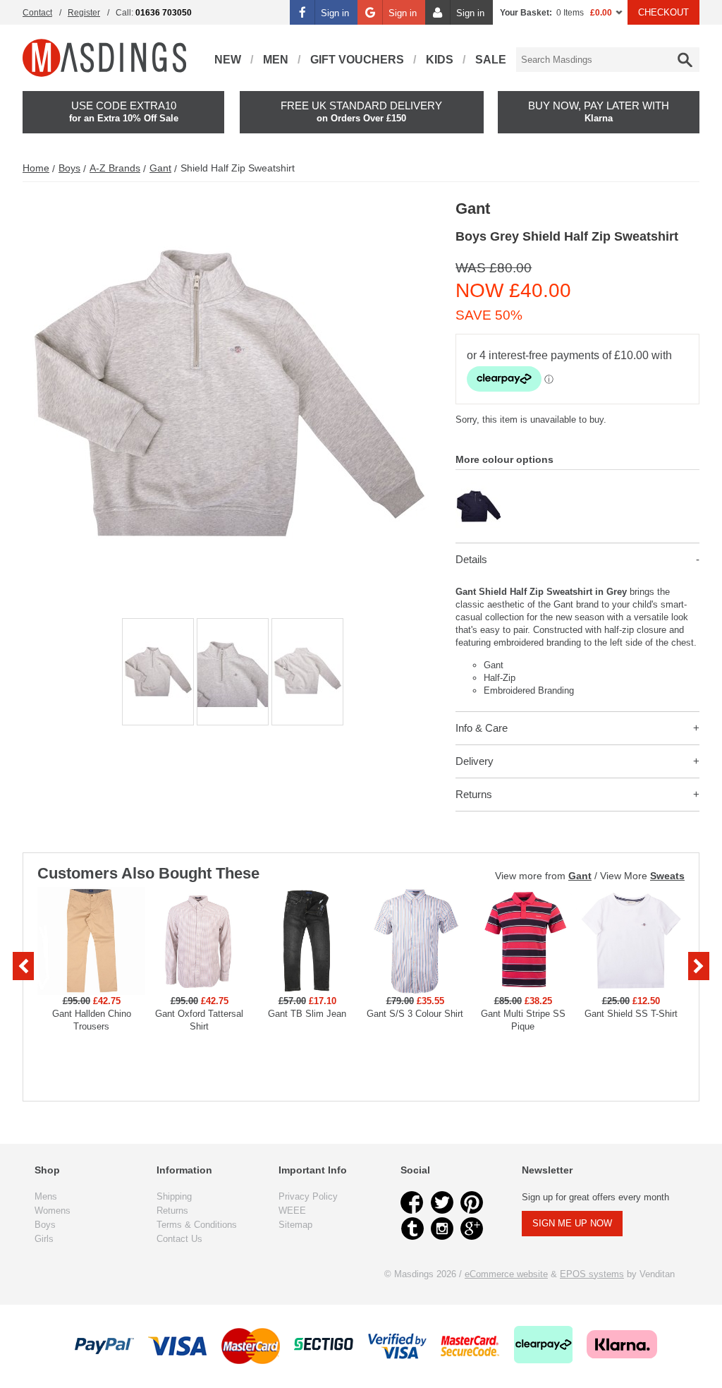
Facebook (412, 1202)
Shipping (174, 1196)
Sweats (667, 875)
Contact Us (179, 1238)
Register (84, 13)
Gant (160, 168)
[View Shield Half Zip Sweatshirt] (478, 488)
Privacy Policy (308, 1196)
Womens (53, 1210)
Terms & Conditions (197, 1224)
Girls (44, 1238)
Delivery (474, 761)
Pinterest (472, 1202)
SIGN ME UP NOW (572, 1223)
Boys (69, 168)
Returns (473, 794)
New (227, 60)
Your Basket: (526, 13)
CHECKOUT (663, 12)
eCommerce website (506, 1274)
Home (36, 168)
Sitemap (295, 1224)
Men (275, 60)
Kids (439, 60)
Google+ (472, 1228)
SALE (490, 60)
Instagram (442, 1228)
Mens (46, 1196)
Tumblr (412, 1228)
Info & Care (481, 728)
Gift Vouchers (357, 60)
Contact (37, 13)
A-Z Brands (115, 168)
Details (471, 559)
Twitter (442, 1202)
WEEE (292, 1210)
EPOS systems (592, 1274)
